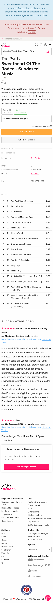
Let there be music (9, 511)
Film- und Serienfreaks (11, 517)
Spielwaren (6, 550)
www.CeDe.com (37, 28)
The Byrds (35, 158)
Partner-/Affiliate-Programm (39, 518)
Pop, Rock (35, 174)
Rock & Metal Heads (10, 508)
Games (4, 540)
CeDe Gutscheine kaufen (39, 525)
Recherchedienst (26, 132)
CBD (3, 556)
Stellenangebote (35, 515)
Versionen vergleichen (41, 126)
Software (5, 560)
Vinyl (21, 111)
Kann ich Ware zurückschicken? (35, 538)
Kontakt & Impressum (37, 502)
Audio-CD (7, 111)
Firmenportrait (34, 505)
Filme (3, 537)
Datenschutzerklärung (29, 8)
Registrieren (33, 522)
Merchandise (7, 546)
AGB (30, 508)
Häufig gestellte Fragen (38, 533)
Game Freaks (7, 521)
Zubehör (5, 553)
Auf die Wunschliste (26, 140)
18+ (2, 563)
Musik (4, 533)
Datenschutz (33, 512)
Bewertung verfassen (26, 467)
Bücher (4, 543)
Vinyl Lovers (6, 514)
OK (45, 15)
